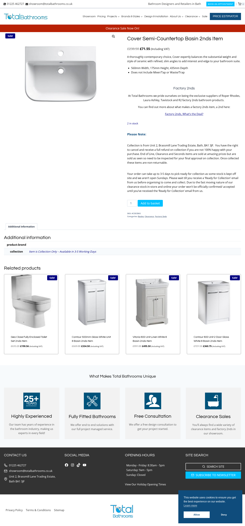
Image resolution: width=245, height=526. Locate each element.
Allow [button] (197, 514)
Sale (204, 16)
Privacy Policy (14, 510)
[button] (113, 36)
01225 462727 (17, 465)
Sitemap (59, 510)
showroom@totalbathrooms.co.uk (30, 471)
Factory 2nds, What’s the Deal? (184, 114)
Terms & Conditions (38, 510)
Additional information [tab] (21, 226)
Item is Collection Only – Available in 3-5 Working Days (62, 251)
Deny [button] (224, 514)
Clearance (149, 216)
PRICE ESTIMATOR (225, 16)
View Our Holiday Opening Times (145, 484)
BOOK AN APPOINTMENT (220, 4)
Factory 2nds (161, 216)
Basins (141, 216)
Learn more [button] (190, 505)
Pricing (101, 16)
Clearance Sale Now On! (122, 28)
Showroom (89, 16)
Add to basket (150, 203)
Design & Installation (156, 16)
